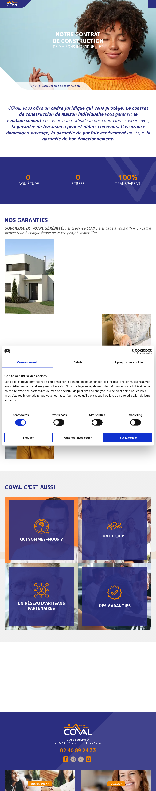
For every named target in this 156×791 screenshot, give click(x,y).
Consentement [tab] (27, 362)
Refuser (28, 437)
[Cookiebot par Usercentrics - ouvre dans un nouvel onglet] (135, 351)
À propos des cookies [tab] (129, 362)
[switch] (58, 422)
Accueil (34, 86)
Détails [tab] (78, 362)
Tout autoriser (127, 437)
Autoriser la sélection (78, 437)
